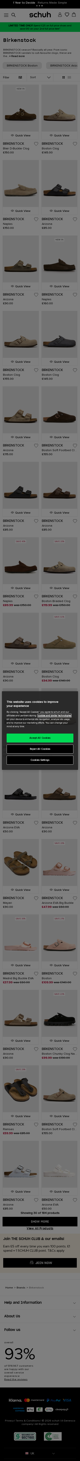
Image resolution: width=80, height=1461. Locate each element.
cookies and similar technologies (54, 715)
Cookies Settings (40, 760)
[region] (40, 730)
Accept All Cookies (39, 738)
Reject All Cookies (40, 749)
